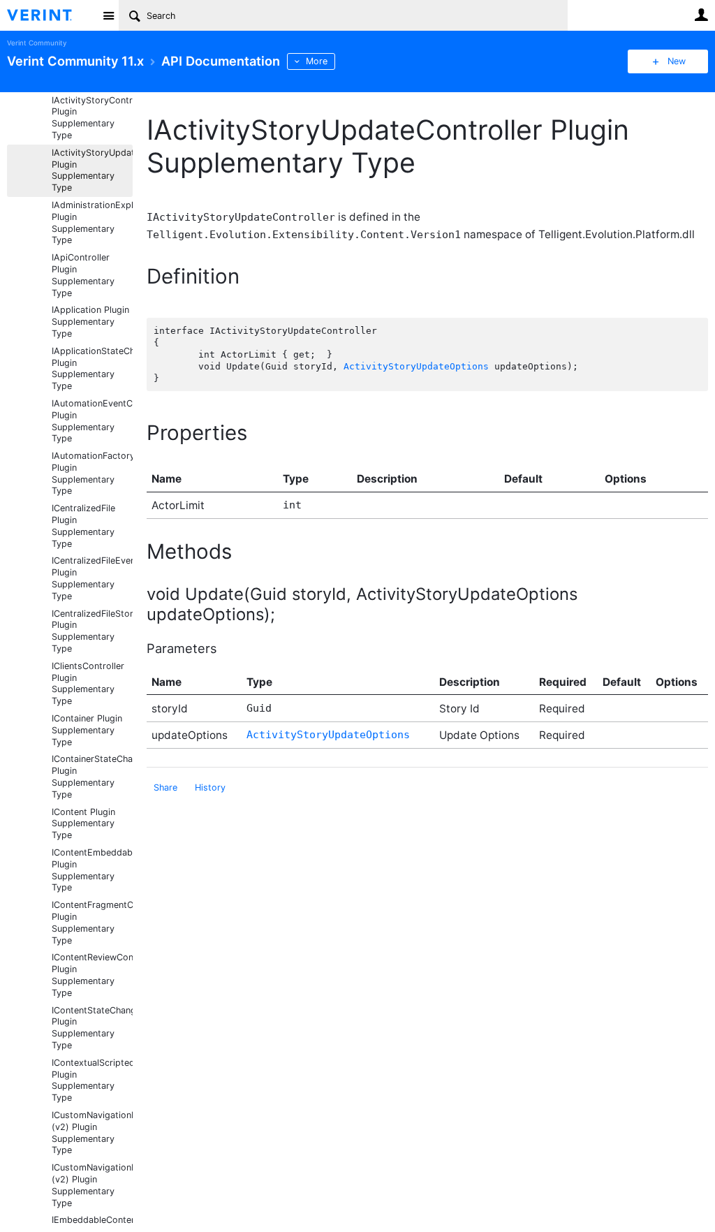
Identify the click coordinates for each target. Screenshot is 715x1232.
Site (108, 15)
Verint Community (36, 43)
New (677, 61)
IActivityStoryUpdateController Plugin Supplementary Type (92, 170)
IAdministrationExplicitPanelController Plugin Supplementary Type (92, 222)
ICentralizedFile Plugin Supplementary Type (83, 525)
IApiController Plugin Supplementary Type (83, 275)
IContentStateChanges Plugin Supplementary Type (92, 1027)
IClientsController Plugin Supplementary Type (88, 683)
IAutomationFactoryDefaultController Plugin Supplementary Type (92, 473)
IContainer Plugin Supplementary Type (87, 730)
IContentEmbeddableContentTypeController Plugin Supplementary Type (92, 870)
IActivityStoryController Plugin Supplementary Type (92, 117)
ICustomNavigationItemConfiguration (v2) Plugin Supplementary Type (92, 1185)
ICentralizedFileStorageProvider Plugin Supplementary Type (92, 631)
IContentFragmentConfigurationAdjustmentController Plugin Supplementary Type (92, 922)
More (316, 61)
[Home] (50, 15)
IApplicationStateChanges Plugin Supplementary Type (92, 368)
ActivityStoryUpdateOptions (416, 366)
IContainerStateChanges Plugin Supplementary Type (92, 776)
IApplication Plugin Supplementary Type (90, 322)
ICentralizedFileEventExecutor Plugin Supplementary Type (92, 578)
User (701, 15)
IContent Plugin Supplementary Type (83, 824)
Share (165, 787)
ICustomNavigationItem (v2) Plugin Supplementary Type (92, 1132)
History (210, 787)
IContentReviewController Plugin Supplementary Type (92, 974)
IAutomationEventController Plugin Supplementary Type (92, 420)
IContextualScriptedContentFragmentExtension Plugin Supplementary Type (92, 1080)
